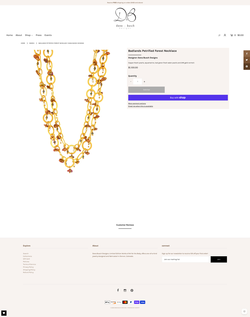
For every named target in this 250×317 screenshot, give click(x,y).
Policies (26, 262)
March (31, 43)
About (19, 35)
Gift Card (26, 259)
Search (26, 253)
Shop (28, 35)
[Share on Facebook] (246, 53)
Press (39, 35)
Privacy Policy (28, 267)
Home (9, 35)
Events (48, 35)
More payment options (137, 103)
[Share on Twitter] (246, 60)
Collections (27, 256)
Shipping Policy (29, 270)
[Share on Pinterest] (246, 66)
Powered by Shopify (133, 307)
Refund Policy (28, 272)
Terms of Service (29, 264)
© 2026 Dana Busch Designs (118, 307)
